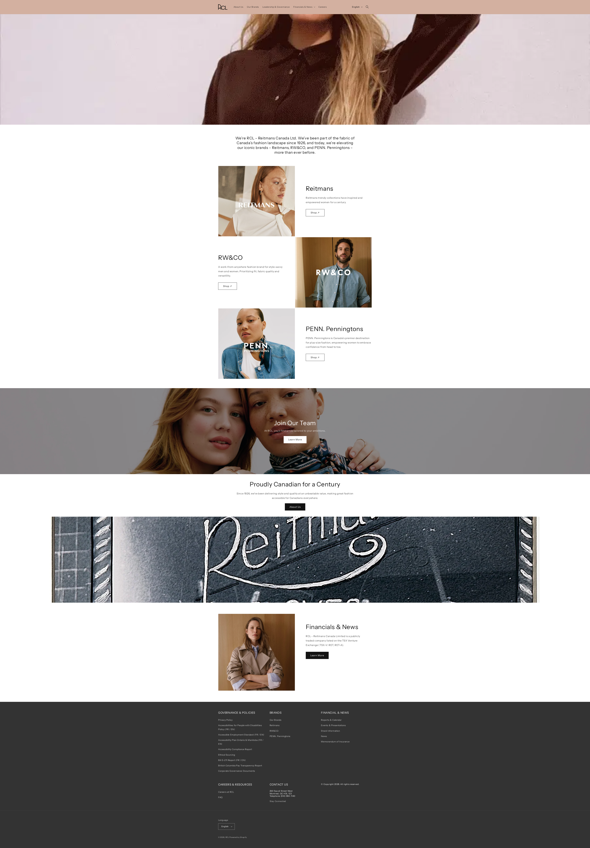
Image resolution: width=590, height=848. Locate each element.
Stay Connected (278, 801)
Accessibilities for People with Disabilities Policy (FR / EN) (240, 727)
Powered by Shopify (238, 837)
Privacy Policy (225, 720)
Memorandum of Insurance (335, 741)
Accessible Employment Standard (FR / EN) (241, 734)
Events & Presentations (333, 725)
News (324, 736)
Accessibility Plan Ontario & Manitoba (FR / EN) (241, 742)
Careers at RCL (226, 792)
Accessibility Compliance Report (235, 749)
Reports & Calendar (331, 720)
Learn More (295, 439)
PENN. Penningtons (280, 736)
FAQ (220, 797)
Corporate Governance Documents (236, 771)
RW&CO (274, 730)
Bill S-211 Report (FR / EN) (232, 760)
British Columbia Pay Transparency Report (240, 765)
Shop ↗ (315, 212)
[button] (304, 7)
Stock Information (330, 730)
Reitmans (275, 725)
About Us (295, 506)
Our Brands (275, 720)
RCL (227, 837)
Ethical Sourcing (226, 754)
